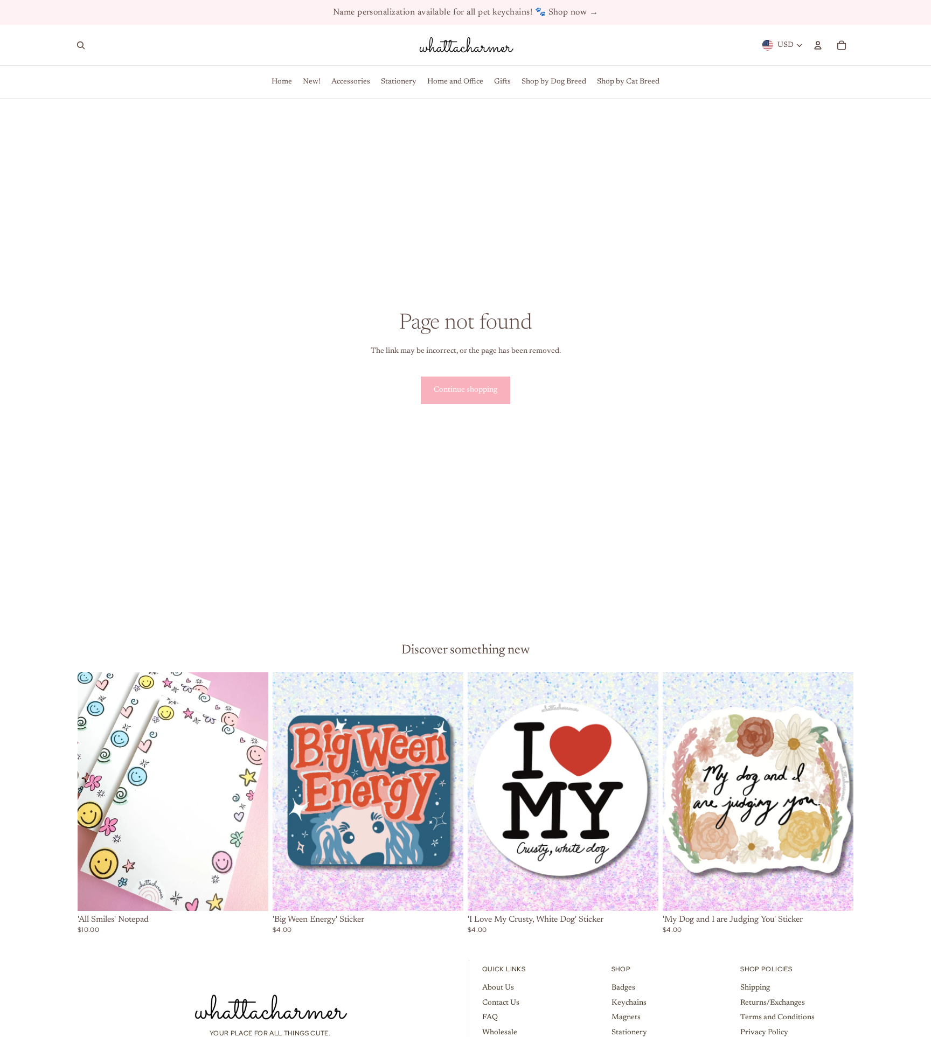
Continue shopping (465, 390)
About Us (498, 988)
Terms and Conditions (777, 1017)
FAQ (490, 1017)
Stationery (629, 1032)
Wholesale (499, 1032)
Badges (623, 988)
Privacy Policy (764, 1032)
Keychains (629, 1003)
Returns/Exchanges (772, 1003)
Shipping (755, 988)
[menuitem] (282, 82)
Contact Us (500, 1003)
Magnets (626, 1017)
